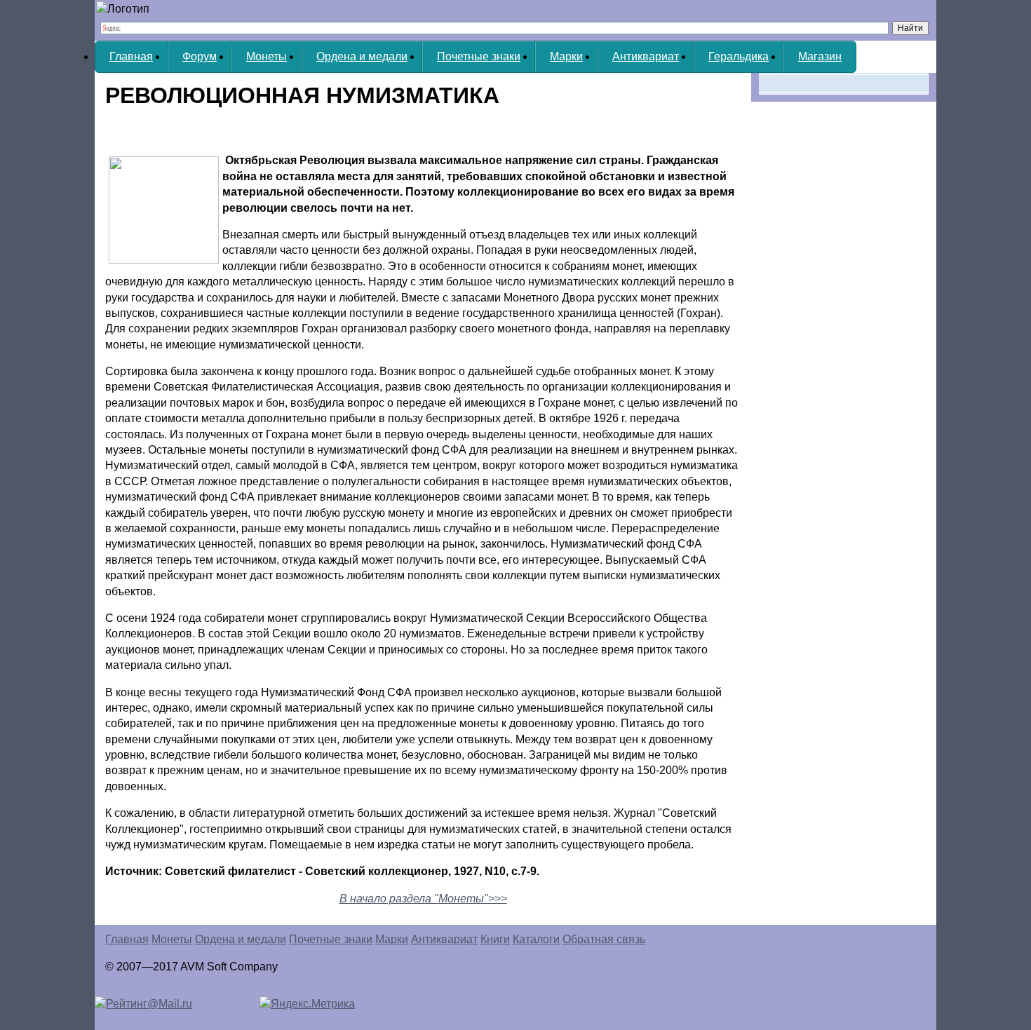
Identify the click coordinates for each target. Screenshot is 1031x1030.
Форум (199, 56)
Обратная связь (603, 939)
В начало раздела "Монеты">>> (423, 898)
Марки (566, 56)
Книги (495, 939)
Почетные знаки (478, 56)
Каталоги (536, 939)
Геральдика (738, 56)
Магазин (820, 56)
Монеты (266, 56)
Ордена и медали (361, 56)
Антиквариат (645, 56)
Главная (131, 56)
